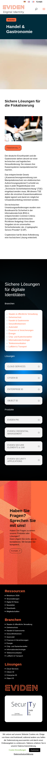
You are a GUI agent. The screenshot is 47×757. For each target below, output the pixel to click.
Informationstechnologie (19, 340)
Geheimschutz (15, 317)
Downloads (11, 608)
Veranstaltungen (13, 599)
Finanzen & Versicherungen (21, 330)
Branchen (11, 20)
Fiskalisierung (12, 148)
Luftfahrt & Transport (18, 347)
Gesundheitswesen (17, 324)
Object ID (10, 678)
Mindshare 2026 (13, 596)
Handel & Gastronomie (19, 320)
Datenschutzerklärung (23, 754)
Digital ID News (13, 602)
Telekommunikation (17, 343)
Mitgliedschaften (13, 611)
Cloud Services (12, 669)
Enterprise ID (12, 675)
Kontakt (39, 2)
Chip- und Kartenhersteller (20, 337)
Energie (12, 333)
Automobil (13, 327)
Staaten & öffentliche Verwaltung (23, 314)
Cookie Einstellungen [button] (17, 750)
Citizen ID (10, 672)
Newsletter (11, 605)
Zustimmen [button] (35, 750)
